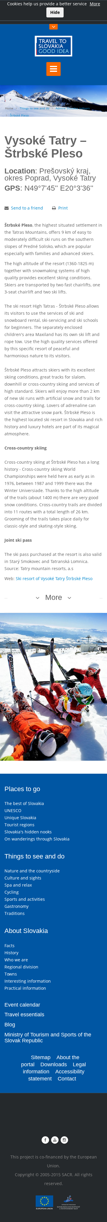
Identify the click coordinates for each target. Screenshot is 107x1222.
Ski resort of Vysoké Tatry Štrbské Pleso (54, 578)
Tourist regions (19, 824)
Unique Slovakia (20, 817)
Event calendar (22, 1005)
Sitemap (41, 1057)
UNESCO (12, 810)
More (95, 4)
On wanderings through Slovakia (37, 839)
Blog (9, 1025)
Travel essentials (24, 1014)
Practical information (25, 988)
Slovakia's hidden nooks (28, 832)
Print (63, 208)
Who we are (16, 960)
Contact (67, 1079)
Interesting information (27, 981)
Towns (10, 974)
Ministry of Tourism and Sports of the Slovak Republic (47, 1038)
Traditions (14, 913)
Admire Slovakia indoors (73, 108)
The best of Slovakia (24, 803)
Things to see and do (34, 108)
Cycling (11, 892)
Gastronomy (16, 906)
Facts (9, 945)
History (11, 952)
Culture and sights (22, 878)
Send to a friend (27, 208)
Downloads (53, 1064)
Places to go (22, 789)
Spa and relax (18, 885)
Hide (55, 12)
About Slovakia (26, 930)
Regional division (21, 967)
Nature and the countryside (32, 871)
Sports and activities (24, 899)
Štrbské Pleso (19, 115)
